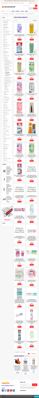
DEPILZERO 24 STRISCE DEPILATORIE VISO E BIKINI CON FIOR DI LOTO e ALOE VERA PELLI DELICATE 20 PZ (19, 301)
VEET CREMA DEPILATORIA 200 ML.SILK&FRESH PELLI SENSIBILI (19, 342)
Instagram (14, 390)
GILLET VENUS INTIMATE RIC (19, 280)
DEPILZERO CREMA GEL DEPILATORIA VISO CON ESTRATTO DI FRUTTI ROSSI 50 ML (19, 260)
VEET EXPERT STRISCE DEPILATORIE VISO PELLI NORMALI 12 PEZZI (19, 196)
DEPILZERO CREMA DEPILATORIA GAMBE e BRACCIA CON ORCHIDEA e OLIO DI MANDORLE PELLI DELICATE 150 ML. (31, 238)
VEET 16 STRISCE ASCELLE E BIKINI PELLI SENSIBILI (19, 55)
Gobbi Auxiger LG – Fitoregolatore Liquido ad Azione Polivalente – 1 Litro (33, 367)
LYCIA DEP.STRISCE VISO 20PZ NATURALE (32, 342)
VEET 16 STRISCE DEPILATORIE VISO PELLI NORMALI (19, 176)
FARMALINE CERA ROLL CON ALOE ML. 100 (32, 55)
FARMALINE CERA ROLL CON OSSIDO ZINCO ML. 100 (19, 74)
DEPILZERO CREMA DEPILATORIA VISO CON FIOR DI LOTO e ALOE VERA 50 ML (32, 300)
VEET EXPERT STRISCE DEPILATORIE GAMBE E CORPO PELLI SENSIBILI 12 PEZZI (32, 176)
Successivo (33, 353)
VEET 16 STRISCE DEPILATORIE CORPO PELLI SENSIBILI (19, 135)
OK (35, 384)
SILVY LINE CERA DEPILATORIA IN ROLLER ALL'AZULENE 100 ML (31, 135)
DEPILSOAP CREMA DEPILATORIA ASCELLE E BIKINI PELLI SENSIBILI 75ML (19, 217)
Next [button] (37, 366)
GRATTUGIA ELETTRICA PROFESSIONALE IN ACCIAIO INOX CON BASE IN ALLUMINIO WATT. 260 (9, 169)
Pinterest (11, 390)
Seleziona (15, 20)
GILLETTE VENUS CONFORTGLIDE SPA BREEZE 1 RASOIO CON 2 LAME (19, 115)
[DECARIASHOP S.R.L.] (9, 6)
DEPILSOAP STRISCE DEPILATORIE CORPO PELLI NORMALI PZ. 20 (31, 74)
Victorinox (7, 219)
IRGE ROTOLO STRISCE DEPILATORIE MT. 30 (32, 281)
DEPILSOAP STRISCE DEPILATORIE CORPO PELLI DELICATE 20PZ (19, 94)
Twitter (5, 390)
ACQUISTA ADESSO (31, 0)
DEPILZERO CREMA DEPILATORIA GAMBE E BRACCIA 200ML (19, 322)
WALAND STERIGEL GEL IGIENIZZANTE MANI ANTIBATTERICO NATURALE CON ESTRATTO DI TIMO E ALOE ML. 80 (9, 188)
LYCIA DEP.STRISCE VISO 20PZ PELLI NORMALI (32, 94)
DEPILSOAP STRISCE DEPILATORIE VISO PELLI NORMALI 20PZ (31, 156)
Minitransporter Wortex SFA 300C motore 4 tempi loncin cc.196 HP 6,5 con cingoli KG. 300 (17, 368)
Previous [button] (14, 366)
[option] (17, 367)
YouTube (8, 390)
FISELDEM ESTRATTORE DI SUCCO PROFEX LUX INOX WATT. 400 (9, 198)
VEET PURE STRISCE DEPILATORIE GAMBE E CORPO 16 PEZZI (19, 237)
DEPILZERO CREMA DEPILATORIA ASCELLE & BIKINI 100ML (31, 259)
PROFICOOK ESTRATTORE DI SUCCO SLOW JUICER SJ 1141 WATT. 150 (9, 178)
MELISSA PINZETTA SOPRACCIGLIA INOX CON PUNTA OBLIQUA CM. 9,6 (31, 115)
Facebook (3, 390)
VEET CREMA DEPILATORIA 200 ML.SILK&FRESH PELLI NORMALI (31, 322)
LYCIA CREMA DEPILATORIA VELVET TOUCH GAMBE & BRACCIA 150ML (31, 217)
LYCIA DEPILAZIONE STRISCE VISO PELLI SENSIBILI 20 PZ (19, 35)
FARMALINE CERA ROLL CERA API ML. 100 (32, 35)
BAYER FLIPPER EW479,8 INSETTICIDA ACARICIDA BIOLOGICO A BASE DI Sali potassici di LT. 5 (25, 368)
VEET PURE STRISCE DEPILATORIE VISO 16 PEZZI (31, 196)
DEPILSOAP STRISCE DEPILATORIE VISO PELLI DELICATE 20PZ (19, 156)
